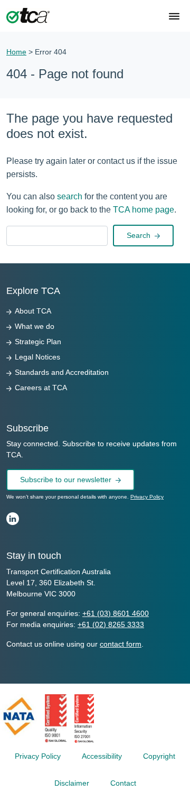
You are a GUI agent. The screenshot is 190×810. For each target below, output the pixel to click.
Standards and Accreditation (62, 372)
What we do (34, 326)
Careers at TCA (41, 387)
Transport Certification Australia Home (28, 16)
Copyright (159, 756)
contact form (120, 644)
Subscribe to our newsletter (65, 479)
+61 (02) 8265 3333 (111, 624)
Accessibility (102, 756)
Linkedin (12, 518)
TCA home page (143, 209)
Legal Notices (37, 357)
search (69, 196)
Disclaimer (71, 783)
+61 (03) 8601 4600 (115, 613)
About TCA (33, 311)
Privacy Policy (147, 497)
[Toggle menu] (174, 17)
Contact (123, 783)
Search (138, 235)
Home (16, 52)
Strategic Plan (38, 341)
